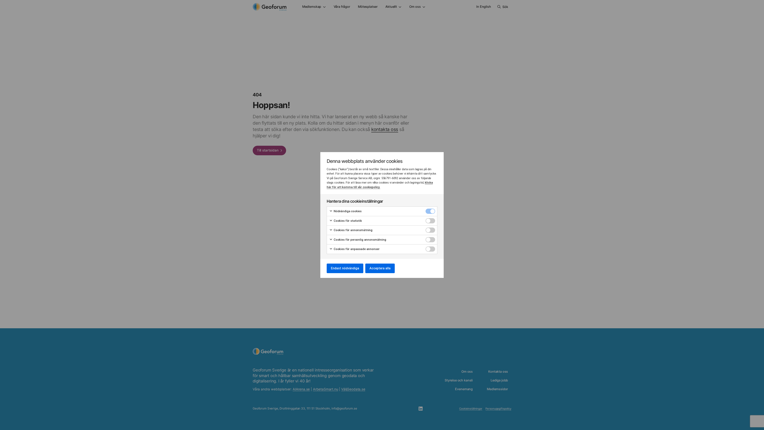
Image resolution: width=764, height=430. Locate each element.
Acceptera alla (380, 268)
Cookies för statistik (347, 221)
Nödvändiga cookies (347, 211)
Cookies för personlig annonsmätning (359, 239)
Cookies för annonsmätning (352, 230)
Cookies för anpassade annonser (356, 249)
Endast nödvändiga (345, 268)
